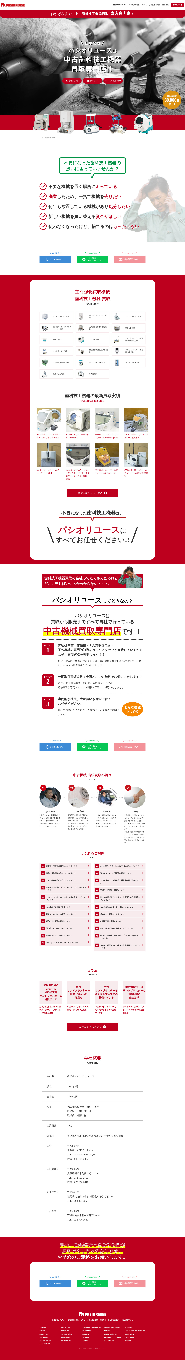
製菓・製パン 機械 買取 (45, 1340)
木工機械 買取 (128, 1327)
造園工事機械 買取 (129, 1334)
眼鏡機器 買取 (85, 1334)
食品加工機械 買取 (129, 1337)
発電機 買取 (85, 1340)
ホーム (41, 138)
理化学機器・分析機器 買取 (110, 1334)
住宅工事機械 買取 (44, 1337)
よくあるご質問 (154, 5)
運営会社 (165, 5)
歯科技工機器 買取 (50, 138)
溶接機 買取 (128, 1340)
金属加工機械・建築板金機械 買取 (112, 1327)
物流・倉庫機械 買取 (66, 1340)
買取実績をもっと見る (90, 493)
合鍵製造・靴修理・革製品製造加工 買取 (135, 1330)
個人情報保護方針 (114, 1320)
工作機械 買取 (43, 1327)
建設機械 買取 (107, 1330)
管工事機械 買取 (65, 1330)
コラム (144, 5)
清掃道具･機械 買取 (65, 1337)
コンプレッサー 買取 (109, 1340)
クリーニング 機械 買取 (66, 1334)
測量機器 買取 (85, 1337)
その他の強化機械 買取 (45, 1343)
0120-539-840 (56, 259)
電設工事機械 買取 (86, 1330)
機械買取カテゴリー (120, 5)
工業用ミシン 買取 (44, 1334)
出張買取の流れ (134, 5)
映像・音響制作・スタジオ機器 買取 (112, 1337)
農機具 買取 (42, 1330)
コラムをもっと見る (90, 1027)
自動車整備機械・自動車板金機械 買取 (91, 1327)
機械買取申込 (177, 5)
